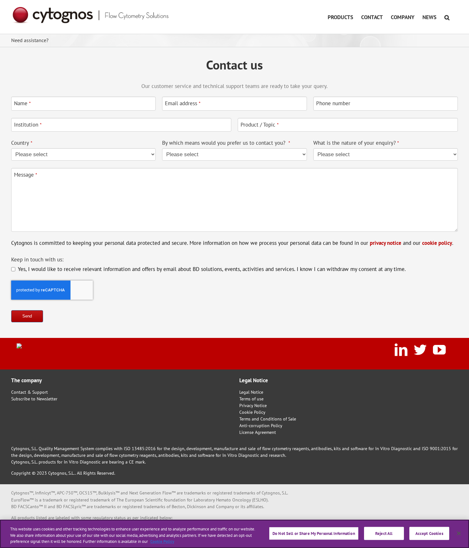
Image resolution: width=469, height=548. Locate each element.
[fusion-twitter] (420, 349)
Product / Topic (260, 124)
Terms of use (251, 399)
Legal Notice (251, 392)
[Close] (459, 533)
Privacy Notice (253, 405)
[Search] (447, 17)
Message (25, 174)
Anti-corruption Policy (260, 425)
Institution (27, 124)
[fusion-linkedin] (401, 349)
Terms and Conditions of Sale (267, 419)
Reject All (383, 533)
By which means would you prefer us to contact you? (226, 142)
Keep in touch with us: (37, 259)
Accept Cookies (429, 533)
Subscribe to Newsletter (34, 399)
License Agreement (257, 432)
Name (22, 103)
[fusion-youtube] (439, 349)
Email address (182, 103)
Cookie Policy (252, 412)
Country (21, 142)
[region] (234, 534)
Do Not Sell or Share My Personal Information (313, 533)
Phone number (333, 103)
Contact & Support (29, 392)
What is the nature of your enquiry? (356, 142)
